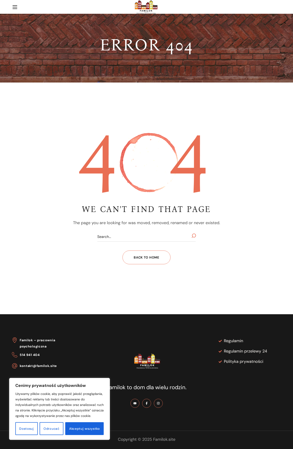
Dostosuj (26, 429)
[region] (59, 409)
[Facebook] (146, 403)
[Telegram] (134, 403)
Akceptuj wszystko (84, 429)
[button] (277, 7)
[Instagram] (158, 403)
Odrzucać (51, 429)
